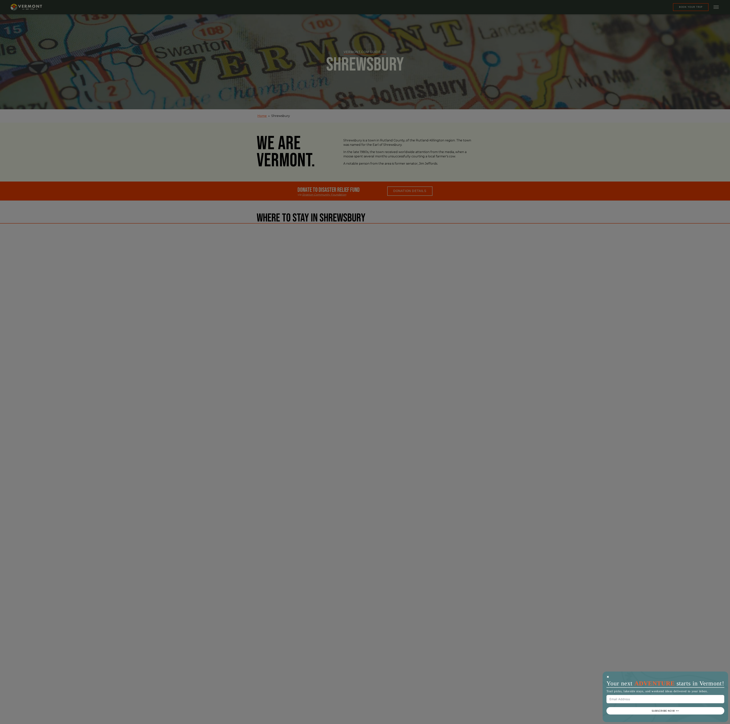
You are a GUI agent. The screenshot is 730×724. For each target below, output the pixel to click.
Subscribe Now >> (665, 710)
